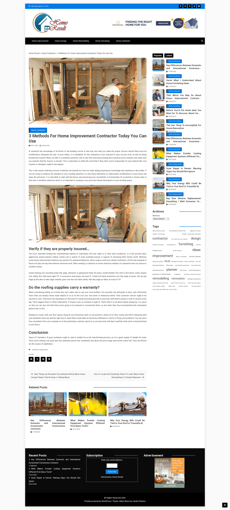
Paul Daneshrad (196, 265)
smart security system (194, 283)
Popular (158, 55)
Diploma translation (158, 245)
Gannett (198, 245)
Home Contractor (123, 41)
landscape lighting (157, 261)
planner (172, 270)
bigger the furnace (195, 231)
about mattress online (158, 231)
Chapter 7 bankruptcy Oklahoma (191, 234)
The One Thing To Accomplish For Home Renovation (183, 126)
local (167, 261)
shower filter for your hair (178, 283)
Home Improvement (40, 41)
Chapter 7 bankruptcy (158, 234)
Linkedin (49, 359)
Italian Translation (181, 256)
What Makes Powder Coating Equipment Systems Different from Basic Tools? (87, 423)
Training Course (196, 286)
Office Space (169, 265)
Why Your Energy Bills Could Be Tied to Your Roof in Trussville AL (183, 185)
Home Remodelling (81, 41)
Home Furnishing (102, 41)
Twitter (190, 6)
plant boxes (183, 270)
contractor (35, 350)
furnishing (186, 244)
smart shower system (158, 286)
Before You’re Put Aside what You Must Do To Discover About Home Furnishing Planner (183, 112)
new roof (198, 261)
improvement (43, 350)
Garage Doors (157, 250)
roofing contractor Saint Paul (160, 283)
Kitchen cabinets (195, 256)
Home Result (34, 53)
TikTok (194, 6)
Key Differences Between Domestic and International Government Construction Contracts (183, 67)
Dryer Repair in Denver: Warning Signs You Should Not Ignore (183, 170)
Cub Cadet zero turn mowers (179, 239)
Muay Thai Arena (189, 261)
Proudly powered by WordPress (98, 501)
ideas (196, 250)
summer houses (183, 286)
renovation (178, 278)
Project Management (195, 270)
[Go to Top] (225, 505)
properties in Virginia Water (161, 274)
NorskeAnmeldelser (158, 265)
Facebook (180, 6)
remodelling (160, 278)
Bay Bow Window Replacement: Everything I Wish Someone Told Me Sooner (183, 200)
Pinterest (199, 6)
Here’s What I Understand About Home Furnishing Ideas (183, 82)
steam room (171, 286)
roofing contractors (194, 279)
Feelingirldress (171, 245)
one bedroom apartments (182, 265)
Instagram (185, 6)
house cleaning (177, 250)
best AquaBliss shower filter (177, 231)
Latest (169, 55)
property (177, 274)
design (196, 238)
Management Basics (177, 261)
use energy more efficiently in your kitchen (164, 289)
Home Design (60, 41)
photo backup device (158, 270)
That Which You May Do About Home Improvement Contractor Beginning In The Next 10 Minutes (183, 97)
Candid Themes (139, 501)
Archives (156, 215)
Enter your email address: (112, 468)
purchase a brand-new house (192, 274)
